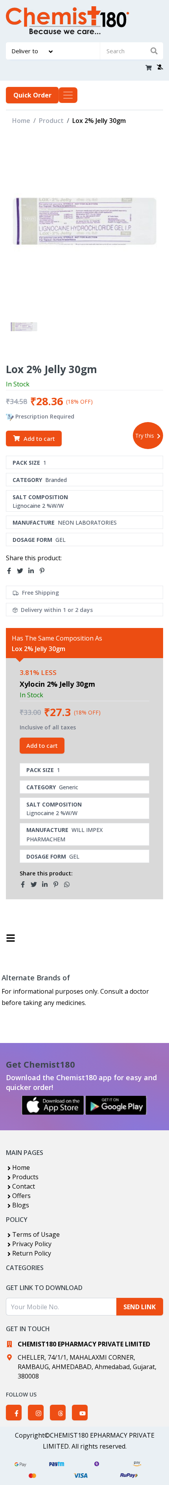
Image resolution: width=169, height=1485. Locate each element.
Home (21, 120)
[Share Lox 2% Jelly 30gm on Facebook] (11, 570)
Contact (23, 1186)
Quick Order (32, 95)
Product (51, 120)
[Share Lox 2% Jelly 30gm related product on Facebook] (25, 884)
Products (25, 1177)
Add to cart (39, 438)
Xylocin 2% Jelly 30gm (57, 684)
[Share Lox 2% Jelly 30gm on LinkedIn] (33, 570)
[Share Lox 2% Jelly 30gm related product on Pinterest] (58, 884)
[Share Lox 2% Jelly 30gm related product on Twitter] (36, 884)
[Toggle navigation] (68, 95)
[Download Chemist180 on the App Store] (53, 1105)
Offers (21, 1195)
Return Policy (31, 1253)
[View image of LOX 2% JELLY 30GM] (24, 327)
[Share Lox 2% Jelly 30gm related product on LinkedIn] (47, 884)
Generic (68, 787)
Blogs (20, 1205)
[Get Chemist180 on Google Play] (115, 1105)
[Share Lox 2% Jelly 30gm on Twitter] (22, 570)
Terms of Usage (36, 1234)
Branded (56, 480)
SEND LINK (139, 1307)
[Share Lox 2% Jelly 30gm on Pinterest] (44, 570)
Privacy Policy (31, 1244)
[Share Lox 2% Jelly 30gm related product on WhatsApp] (69, 884)
